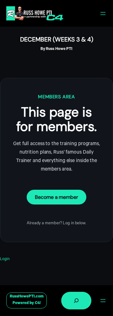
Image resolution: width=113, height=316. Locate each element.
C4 (37, 303)
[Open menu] (103, 13)
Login (5, 259)
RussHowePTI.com (27, 297)
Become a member (56, 197)
